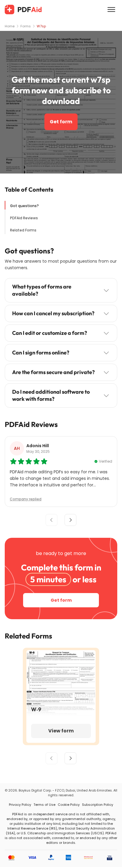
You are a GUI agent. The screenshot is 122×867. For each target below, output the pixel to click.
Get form (61, 121)
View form (61, 730)
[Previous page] (51, 758)
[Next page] (70, 758)
